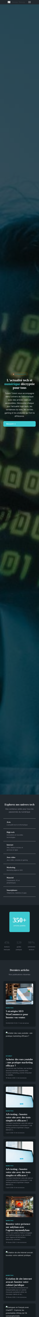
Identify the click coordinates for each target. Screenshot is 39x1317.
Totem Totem (16, 2)
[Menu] (29, 2)
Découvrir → (11, 424)
